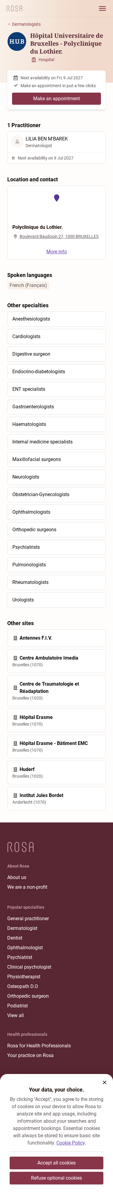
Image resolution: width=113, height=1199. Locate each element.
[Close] (104, 1082)
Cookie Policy (70, 1143)
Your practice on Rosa (30, 1055)
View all (15, 1015)
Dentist (14, 938)
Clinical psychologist (29, 967)
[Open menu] (102, 8)
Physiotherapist (23, 977)
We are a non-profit (27, 887)
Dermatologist (22, 928)
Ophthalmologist (25, 947)
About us (16, 877)
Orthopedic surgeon (28, 996)
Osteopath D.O (22, 986)
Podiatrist (17, 1006)
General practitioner (28, 918)
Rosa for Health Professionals (39, 1046)
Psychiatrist (19, 957)
